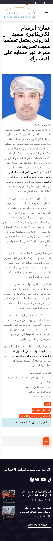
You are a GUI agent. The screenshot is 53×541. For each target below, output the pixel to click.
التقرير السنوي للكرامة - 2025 (31, 422)
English (32, 4)
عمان (47, 403)
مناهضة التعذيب (22, 356)
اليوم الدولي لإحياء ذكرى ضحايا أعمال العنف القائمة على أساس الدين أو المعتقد (36, 495)
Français (40, 4)
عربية (47, 4)
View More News (37, 524)
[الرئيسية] (19, 12)
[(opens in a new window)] (32, 480)
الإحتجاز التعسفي (41, 410)
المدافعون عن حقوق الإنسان (35, 416)
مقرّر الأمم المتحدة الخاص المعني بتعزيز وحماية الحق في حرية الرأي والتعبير (29, 177)
